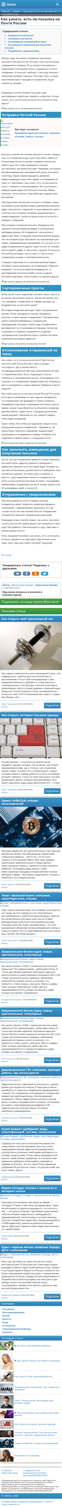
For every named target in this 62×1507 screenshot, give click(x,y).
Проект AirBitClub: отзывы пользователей (20, 802)
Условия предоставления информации (22, 1501)
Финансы (7, 1332)
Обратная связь (10, 1473)
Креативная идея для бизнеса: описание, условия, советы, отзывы (37, 135)
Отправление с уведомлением (23, 51)
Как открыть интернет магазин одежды (30, 715)
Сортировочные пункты (20, 38)
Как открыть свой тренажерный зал (27, 619)
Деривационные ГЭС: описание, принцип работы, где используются (31, 1071)
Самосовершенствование (16, 1328)
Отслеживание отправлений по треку (27, 41)
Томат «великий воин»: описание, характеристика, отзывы (26, 897)
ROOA (11, 5)
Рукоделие (8, 1309)
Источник (6, 555)
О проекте (7, 1470)
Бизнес (5, 707)
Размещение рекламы (34, 1473)
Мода (5, 1322)
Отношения (8, 1325)
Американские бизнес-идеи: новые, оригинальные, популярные (27, 953)
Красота (6, 1318)
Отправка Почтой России (20, 35)
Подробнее (52, 705)
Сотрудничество (31, 1470)
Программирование (13, 1312)
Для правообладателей (35, 1475)
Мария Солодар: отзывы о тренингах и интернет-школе (29, 1189)
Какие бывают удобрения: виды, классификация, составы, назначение (29, 1130)
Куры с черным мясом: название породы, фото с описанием (31, 1248)
